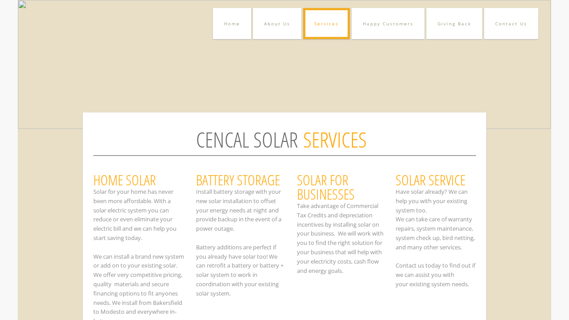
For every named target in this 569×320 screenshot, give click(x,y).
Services (326, 23)
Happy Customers (388, 23)
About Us (277, 23)
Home (232, 23)
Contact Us (511, 23)
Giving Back (454, 23)
